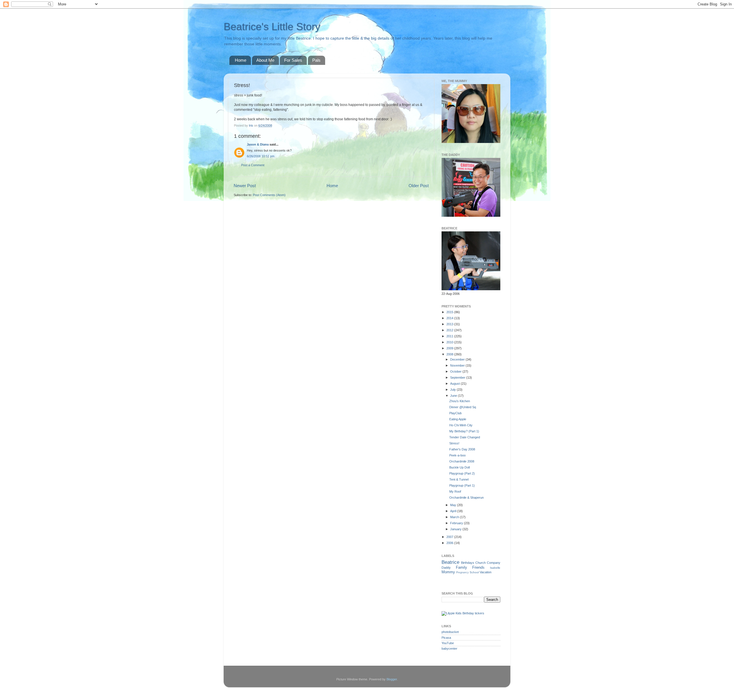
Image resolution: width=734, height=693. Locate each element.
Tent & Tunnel (458, 479)
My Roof (455, 491)
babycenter (449, 648)
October (456, 371)
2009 (450, 348)
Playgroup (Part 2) (462, 473)
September (458, 377)
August (455, 383)
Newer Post (245, 185)
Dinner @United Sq (462, 407)
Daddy (446, 567)
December (458, 359)
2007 (450, 537)
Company (493, 562)
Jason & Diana (258, 144)
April (453, 511)
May (453, 505)
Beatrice (450, 562)
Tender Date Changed (464, 437)
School (474, 572)
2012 (450, 330)
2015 (450, 312)
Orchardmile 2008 (461, 461)
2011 (450, 336)
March (455, 517)
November (458, 365)
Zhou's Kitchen (459, 401)
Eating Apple (457, 419)
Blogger (391, 679)
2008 (450, 354)
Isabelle (495, 567)
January (456, 529)
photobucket (450, 632)
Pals (316, 60)
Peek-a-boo (457, 455)
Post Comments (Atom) (269, 195)
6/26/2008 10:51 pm (260, 156)
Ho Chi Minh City (461, 425)
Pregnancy (462, 572)
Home (240, 60)
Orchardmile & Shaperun (466, 497)
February (457, 523)
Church (480, 562)
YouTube (448, 643)
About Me (265, 60)
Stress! (454, 443)
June (454, 395)
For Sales (293, 60)
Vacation (485, 572)
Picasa (446, 637)
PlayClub (455, 413)
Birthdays (467, 562)
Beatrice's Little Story (272, 26)
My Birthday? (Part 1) (464, 431)
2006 (450, 543)
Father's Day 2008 (462, 449)
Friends (478, 567)
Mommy (448, 572)
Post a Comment (252, 165)
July (453, 389)
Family (461, 567)
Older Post (419, 185)
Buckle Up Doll (459, 467)
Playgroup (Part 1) (462, 485)
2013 (450, 324)
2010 (450, 342)
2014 (450, 318)
